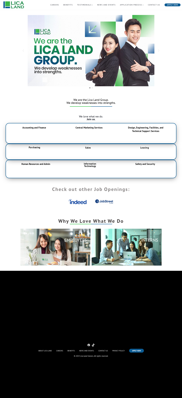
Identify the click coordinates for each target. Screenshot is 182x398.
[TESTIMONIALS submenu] (92, 4)
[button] (23, 50)
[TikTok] (93, 345)
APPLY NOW (172, 5)
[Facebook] (88, 345)
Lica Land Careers (86, 356)
